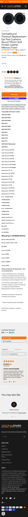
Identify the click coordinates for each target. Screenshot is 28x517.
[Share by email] (17, 72)
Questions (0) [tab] (18, 349)
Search (4, 446)
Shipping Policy (6, 452)
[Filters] (7, 354)
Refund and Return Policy (7, 456)
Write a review (7, 338)
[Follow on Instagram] (7, 498)
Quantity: (4, 63)
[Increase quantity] (9, 66)
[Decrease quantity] (4, 66)
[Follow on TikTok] (14, 498)
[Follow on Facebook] (3, 498)
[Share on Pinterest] (14, 72)
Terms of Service (6, 462)
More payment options (14, 101)
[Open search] (3, 354)
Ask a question (7, 341)
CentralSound (5, 31)
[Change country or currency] (3, 502)
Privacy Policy (6, 459)
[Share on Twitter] (11, 72)
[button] (5, 50)
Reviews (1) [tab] (5, 349)
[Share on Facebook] (8, 72)
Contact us (5, 449)
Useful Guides (22, 413)
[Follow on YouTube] (10, 498)
